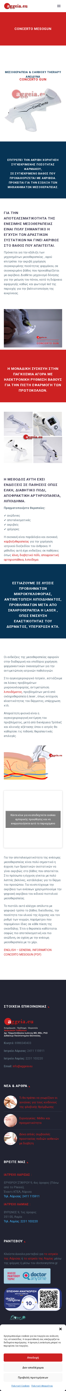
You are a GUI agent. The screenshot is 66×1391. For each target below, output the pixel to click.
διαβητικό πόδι (30, 555)
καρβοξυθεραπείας (16, 541)
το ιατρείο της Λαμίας (38, 1258)
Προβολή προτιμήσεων (33, 1377)
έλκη (15, 555)
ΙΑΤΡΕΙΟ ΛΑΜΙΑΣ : (17, 1204)
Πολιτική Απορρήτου (42, 1386)
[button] (60, 1329)
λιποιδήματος (13, 692)
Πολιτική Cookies (20, 1386)
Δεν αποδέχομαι (33, 1367)
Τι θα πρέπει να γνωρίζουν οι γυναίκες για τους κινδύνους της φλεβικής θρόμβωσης (38, 1102)
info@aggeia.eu (22, 1066)
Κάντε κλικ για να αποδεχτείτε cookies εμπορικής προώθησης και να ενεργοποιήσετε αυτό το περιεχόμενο (33, 819)
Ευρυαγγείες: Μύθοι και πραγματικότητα (34, 1121)
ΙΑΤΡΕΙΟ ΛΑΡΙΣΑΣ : (18, 1174)
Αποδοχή (33, 1357)
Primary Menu (59, 6)
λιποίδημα (31, 559)
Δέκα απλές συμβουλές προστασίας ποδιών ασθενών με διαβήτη (39, 1139)
